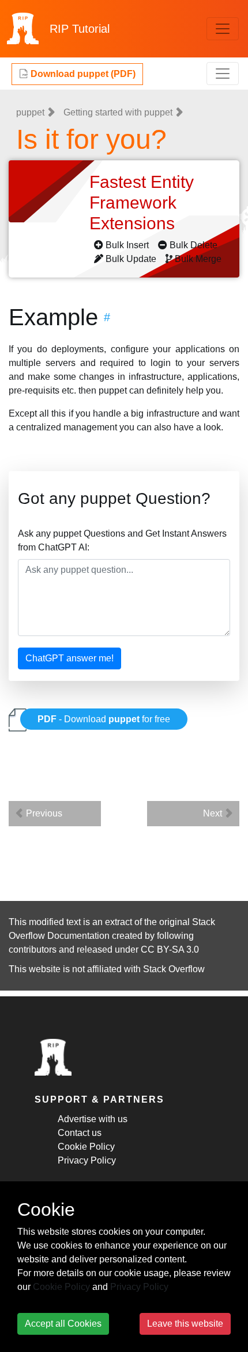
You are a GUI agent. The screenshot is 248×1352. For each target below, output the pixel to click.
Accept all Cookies (63, 1323)
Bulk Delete (193, 245)
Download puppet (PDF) (82, 74)
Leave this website (185, 1323)
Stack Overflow (174, 969)
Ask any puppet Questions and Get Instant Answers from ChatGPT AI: (122, 540)
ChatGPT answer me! (69, 658)
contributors (33, 949)
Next (213, 813)
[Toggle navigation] (222, 28)
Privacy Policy (87, 1160)
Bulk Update (131, 259)
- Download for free (103, 719)
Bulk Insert (127, 245)
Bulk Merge (198, 259)
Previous (43, 813)
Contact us (80, 1133)
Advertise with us (92, 1119)
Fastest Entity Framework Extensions (141, 202)
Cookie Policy (86, 1146)
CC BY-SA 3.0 (170, 949)
